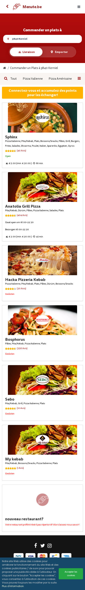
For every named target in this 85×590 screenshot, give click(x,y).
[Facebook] (35, 546)
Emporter (61, 52)
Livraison (29, 52)
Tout (13, 79)
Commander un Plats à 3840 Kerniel (34, 68)
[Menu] (79, 6)
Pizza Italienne (33, 79)
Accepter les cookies (71, 573)
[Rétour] (7, 7)
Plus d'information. (13, 586)
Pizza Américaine (60, 79)
